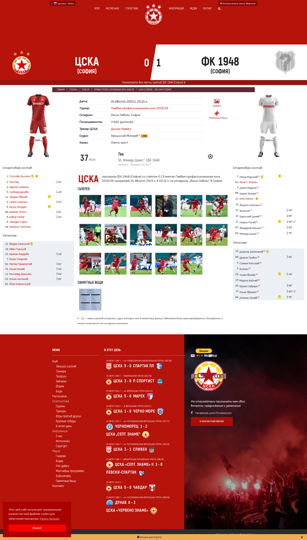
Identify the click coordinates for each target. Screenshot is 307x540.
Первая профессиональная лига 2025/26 (114, 89)
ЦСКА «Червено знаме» (127, 510)
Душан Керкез (121, 128)
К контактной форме (212, 421)
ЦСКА (117, 365)
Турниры (61, 411)
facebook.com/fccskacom (213, 412)
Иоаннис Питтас (20, 226)
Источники (63, 441)
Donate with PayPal (150, 537)
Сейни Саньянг (18, 201)
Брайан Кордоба (19, 253)
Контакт (207, 8)
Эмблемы (61, 381)
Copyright (61, 446)
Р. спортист (144, 381)
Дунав (120, 502)
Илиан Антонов (18, 278)
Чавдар (140, 487)
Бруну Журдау (18, 206)
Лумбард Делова (19, 191)
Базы (59, 391)
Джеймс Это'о (17, 211)
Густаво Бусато (20, 176)
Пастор (14, 181)
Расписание (112, 8)
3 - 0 (127, 381)
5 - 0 (127, 365)
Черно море (144, 411)
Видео (59, 461)
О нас (59, 436)
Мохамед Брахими (20, 273)
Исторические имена (239, 3)
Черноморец (126, 426)
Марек (139, 396)
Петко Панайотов (20, 263)
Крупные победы (66, 421)
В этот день (64, 426)
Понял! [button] (37, 527)
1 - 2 (143, 426)
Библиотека (63, 476)
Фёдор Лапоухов (19, 243)
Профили (61, 376)
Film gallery (62, 466)
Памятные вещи (218, 117)
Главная (61, 89)
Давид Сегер (17, 216)
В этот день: (112, 350)
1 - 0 (127, 411)
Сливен (140, 449)
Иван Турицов (17, 249)
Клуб (97, 8)
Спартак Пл (143, 365)
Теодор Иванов (18, 196)
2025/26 (85, 89)
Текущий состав (66, 366)
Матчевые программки (70, 471)
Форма (60, 386)
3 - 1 (127, 449)
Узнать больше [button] (49, 518)
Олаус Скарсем (18, 258)
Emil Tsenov (246, 198)
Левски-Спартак (121, 472)
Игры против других (68, 416)
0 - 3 (131, 502)
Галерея (217, 105)
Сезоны (73, 89)
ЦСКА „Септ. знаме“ (123, 434)
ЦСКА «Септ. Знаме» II (134, 464)
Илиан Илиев (17, 268)
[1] (139, 135)
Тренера (61, 371)
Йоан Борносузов (20, 283)
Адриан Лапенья (19, 186)
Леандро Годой (18, 221)
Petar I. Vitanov (248, 182)
